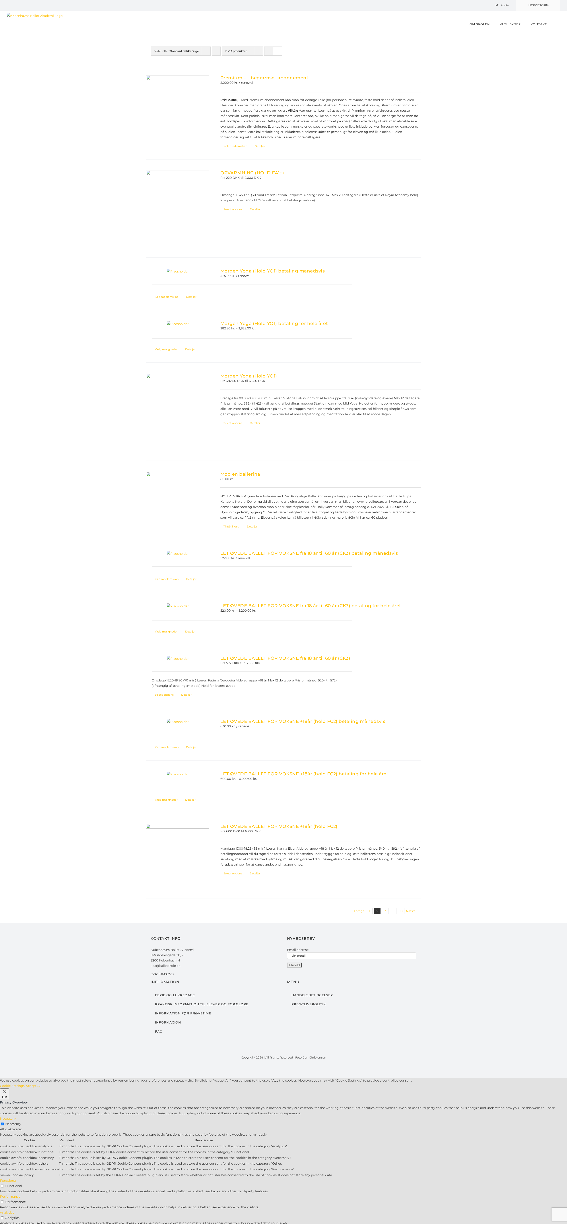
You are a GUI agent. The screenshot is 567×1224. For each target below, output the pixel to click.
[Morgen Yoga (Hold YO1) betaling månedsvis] (177, 271)
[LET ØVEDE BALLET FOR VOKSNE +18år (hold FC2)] (177, 855)
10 (401, 911)
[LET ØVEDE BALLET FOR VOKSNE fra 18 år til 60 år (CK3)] (177, 658)
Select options (232, 209)
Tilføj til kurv (231, 526)
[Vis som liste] (277, 51)
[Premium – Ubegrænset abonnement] (177, 107)
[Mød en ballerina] (177, 495)
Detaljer (260, 146)
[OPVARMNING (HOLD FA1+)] (177, 208)
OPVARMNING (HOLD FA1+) (252, 172)
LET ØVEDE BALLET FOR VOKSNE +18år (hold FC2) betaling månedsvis (302, 721)
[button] (553, 24)
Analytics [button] (7, 1212)
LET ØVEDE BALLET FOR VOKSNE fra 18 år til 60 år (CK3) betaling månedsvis (309, 553)
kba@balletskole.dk (165, 966)
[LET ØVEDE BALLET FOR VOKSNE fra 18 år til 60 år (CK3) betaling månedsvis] (177, 553)
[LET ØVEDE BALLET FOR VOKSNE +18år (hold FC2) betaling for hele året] (177, 774)
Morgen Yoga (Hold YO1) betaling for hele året (274, 323)
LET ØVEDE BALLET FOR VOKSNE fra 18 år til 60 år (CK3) (285, 658)
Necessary (13, 1124)
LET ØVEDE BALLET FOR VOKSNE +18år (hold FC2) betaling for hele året (304, 773)
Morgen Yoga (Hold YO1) (248, 376)
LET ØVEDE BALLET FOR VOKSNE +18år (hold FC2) (279, 826)
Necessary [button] (8, 1119)
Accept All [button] (33, 1086)
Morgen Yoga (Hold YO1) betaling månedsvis (272, 271)
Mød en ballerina (240, 474)
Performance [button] (10, 1197)
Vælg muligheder (166, 349)
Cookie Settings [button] (12, 1086)
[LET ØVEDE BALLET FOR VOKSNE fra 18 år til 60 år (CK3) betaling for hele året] (177, 606)
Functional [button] (8, 1181)
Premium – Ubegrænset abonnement (264, 77)
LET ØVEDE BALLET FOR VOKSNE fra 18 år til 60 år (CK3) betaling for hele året (310, 605)
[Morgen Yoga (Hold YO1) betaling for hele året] (177, 324)
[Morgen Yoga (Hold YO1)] (177, 412)
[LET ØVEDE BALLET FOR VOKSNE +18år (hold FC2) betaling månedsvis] (177, 721)
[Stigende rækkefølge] (216, 51)
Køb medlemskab (235, 146)
